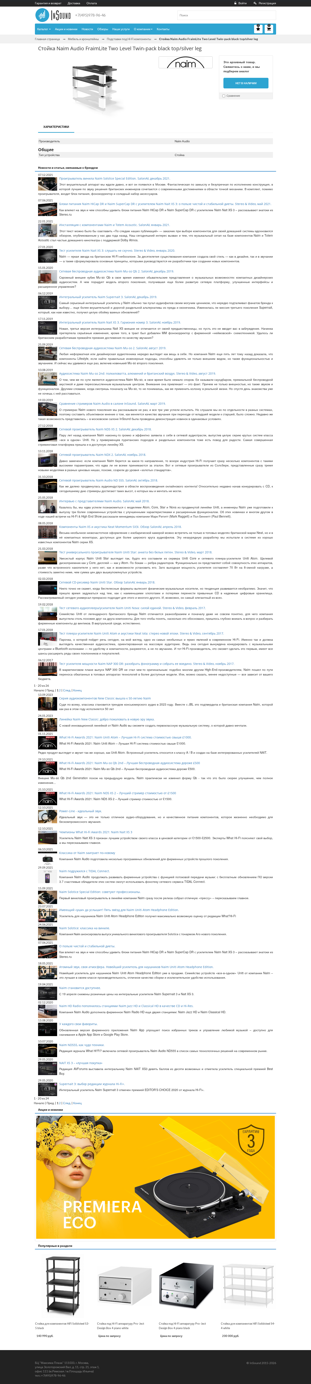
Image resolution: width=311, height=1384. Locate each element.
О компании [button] (142, 29)
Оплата (92, 3)
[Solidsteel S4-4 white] (248, 1286)
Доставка (74, 3)
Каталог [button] (43, 29)
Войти (242, 3)
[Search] (271, 15)
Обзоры (102, 29)
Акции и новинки (66, 29)
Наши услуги (121, 29)
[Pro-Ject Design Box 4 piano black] (186, 1286)
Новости (87, 29)
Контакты (163, 29)
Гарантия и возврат (48, 3)
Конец (77, 690)
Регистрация (267, 3)
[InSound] (53, 15)
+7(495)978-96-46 (90, 15)
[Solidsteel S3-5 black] (62, 1286)
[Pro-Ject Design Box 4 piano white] (124, 1286)
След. (67, 690)
